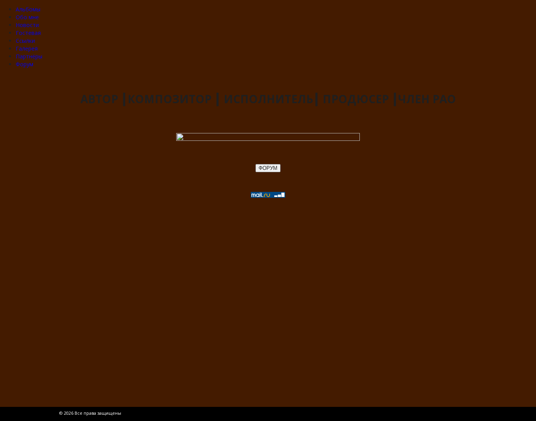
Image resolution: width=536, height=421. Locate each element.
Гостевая (28, 32)
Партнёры (29, 56)
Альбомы (28, 9)
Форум (24, 64)
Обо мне (27, 17)
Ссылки (25, 40)
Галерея (27, 48)
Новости (27, 25)
